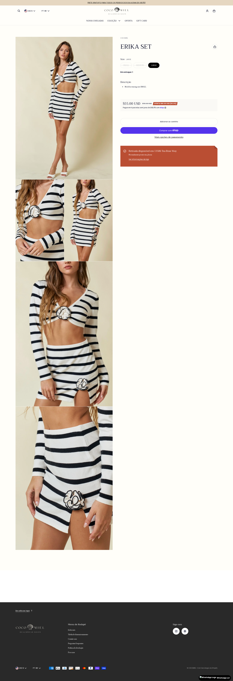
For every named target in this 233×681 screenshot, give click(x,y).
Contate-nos (72, 639)
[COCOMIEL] (116, 10)
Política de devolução (75, 648)
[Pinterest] (185, 631)
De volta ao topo (23, 611)
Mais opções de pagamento (168, 137)
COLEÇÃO (111, 21)
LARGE (154, 65)
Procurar (71, 652)
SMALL (126, 65)
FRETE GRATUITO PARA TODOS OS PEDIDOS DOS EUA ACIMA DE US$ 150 (117, 2)
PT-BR (44, 11)
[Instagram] (176, 631)
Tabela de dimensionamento (78, 634)
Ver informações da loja (139, 159)
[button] (19, 11)
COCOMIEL (192, 668)
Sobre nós (71, 630)
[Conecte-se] (207, 11)
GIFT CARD (141, 21)
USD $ (30, 11)
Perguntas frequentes (75, 643)
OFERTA (129, 21)
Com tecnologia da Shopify (207, 668)
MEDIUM (140, 65)
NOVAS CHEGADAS (95, 21)
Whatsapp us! (223, 678)
